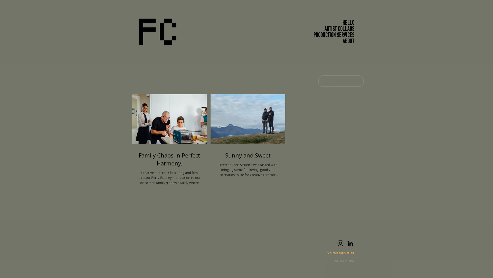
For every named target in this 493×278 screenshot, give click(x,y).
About (348, 42)
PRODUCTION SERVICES (334, 35)
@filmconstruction (340, 253)
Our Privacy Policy (344, 260)
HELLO (348, 23)
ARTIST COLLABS (339, 29)
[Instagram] (340, 243)
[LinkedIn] (350, 243)
